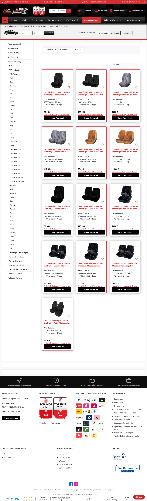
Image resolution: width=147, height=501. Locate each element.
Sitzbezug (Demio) (17, 177)
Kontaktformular (21, 411)
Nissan (12, 197)
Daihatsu (13, 106)
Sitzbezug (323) (16, 161)
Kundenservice (65, 449)
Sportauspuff (13, 48)
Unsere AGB (118, 403)
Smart (12, 229)
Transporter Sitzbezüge (17, 257)
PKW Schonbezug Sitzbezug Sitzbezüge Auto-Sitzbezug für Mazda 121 (57, 321)
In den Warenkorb (57, 118)
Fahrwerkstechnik (14, 44)
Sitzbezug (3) (15, 157)
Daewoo (12, 102)
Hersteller (49, 49)
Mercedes (13, 185)
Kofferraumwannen (15, 66)
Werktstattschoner (15, 261)
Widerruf (62, 461)
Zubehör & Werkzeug (15, 274)
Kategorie (64, 49)
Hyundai (12, 122)
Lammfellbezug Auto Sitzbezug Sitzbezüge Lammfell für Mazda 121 (57, 93)
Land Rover (14, 141)
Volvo (12, 245)
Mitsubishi (13, 193)
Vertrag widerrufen (11, 418)
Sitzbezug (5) (15, 165)
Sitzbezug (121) (16, 149)
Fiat (11, 110)
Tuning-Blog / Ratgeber (14, 449)
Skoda (12, 225)
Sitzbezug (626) (16, 173)
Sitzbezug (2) (15, 153)
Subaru (12, 233)
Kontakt (62, 454)
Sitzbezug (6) (15, 169)
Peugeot (12, 205)
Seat (11, 221)
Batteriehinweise (65, 464)
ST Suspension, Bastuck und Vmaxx (128, 409)
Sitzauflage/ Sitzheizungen (18, 253)
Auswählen (49, 33)
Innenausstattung (14, 62)
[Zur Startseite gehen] (15, 10)
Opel (11, 201)
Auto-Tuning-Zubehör (122, 420)
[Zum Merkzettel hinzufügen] (69, 87)
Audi (11, 78)
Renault (12, 209)
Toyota (12, 241)
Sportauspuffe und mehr (123, 423)
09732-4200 (8, 403)
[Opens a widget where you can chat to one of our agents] (139, 497)
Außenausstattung (15, 278)
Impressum (118, 399)
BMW (11, 82)
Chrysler (12, 90)
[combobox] (57, 11)
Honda (12, 118)
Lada (11, 133)
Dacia (12, 98)
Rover (12, 213)
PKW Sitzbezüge (14, 70)
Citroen (12, 94)
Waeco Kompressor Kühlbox (125, 413)
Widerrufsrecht (64, 458)
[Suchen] (68, 11)
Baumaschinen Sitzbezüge (18, 269)
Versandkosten (68, 490)
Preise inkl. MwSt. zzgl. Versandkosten (57, 115)
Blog (5, 454)
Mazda (12, 145)
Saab (11, 217)
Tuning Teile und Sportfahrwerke (126, 436)
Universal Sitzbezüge (16, 265)
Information (118, 394)
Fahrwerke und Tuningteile (124, 433)
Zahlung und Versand (67, 468)
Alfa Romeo (14, 74)
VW (11, 249)
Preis (77, 49)
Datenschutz (119, 406)
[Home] (5, 20)
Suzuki (12, 237)
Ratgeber (7, 458)
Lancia (12, 137)
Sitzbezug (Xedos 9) (17, 181)
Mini (11, 189)
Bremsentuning (13, 53)
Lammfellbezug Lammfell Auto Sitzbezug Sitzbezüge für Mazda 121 (91, 264)
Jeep (11, 125)
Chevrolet (13, 86)
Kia (11, 129)
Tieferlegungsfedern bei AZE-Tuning (128, 416)
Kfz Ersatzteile (13, 57)
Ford (11, 114)
